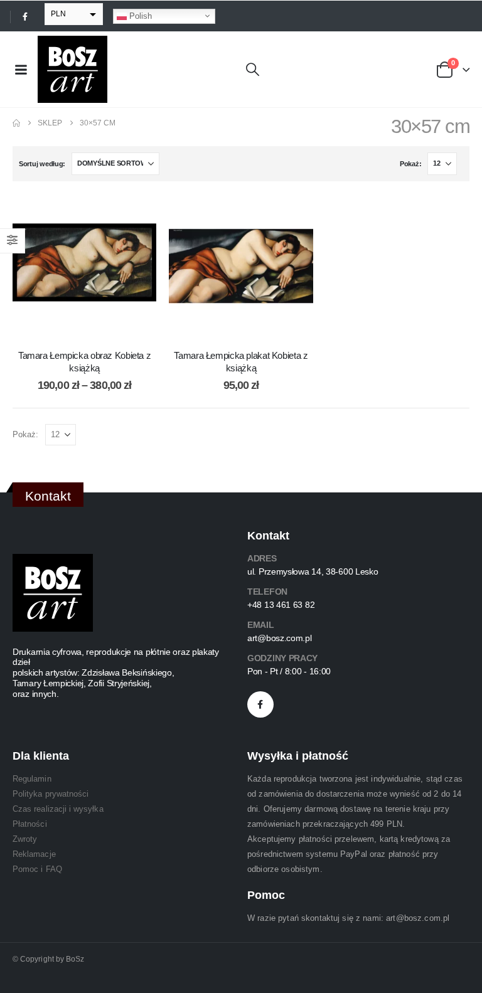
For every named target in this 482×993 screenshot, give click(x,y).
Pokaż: (410, 163)
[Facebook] (25, 16)
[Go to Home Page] (16, 122)
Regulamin (32, 778)
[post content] (84, 265)
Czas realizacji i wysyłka (58, 809)
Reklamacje (34, 854)
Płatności (30, 824)
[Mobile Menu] (21, 70)
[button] (252, 69)
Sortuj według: (42, 163)
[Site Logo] (72, 69)
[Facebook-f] (260, 704)
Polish (139, 15)
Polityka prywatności (50, 794)
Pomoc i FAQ (37, 869)
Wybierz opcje (94, 325)
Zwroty (25, 839)
